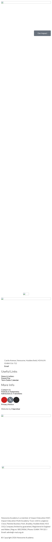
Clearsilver (15, 409)
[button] (26, 26)
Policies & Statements (10, 392)
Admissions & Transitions (11, 393)
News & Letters (7, 376)
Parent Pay (5, 378)
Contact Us (6, 390)
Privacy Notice (7, 404)
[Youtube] (4, 400)
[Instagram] (16, 400)
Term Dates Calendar (10, 380)
